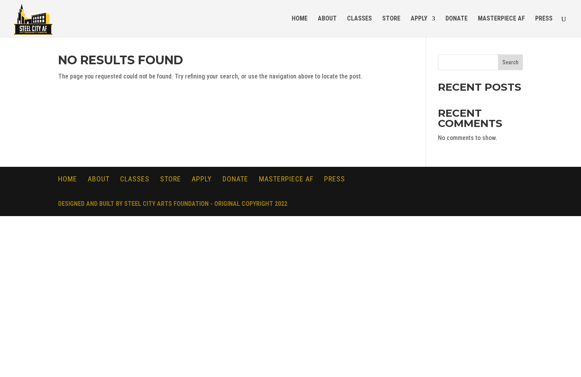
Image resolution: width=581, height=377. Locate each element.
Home (299, 19)
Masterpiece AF (501, 19)
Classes (359, 19)
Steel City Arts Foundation (166, 203)
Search (510, 62)
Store (391, 19)
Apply (419, 19)
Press (544, 19)
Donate (456, 19)
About (327, 19)
